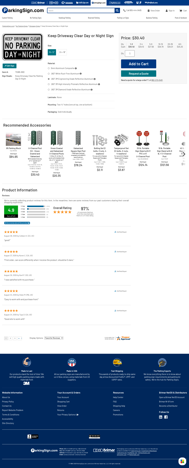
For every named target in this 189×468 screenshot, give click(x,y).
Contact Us (6, 406)
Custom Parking (7, 18)
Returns (60, 410)
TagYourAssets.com (144, 452)
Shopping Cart (63, 401)
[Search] (117, 10)
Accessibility (7, 419)
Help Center (118, 397)
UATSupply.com (121, 454)
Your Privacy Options (66, 414)
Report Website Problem (12, 410)
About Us (6, 397)
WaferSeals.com (134, 454)
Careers (116, 410)
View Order (62, 406)
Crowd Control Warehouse (149, 451)
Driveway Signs (34, 26)
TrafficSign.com (122, 452)
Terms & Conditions (10, 414)
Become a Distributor (168, 406)
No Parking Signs (22, 26)
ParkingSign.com (8, 26)
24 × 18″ (62, 52)
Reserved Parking (94, 18)
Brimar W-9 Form (166, 401)
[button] (182, 461)
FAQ (114, 401)
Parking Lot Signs (123, 18)
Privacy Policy (8, 401)
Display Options (36, 338)
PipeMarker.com (132, 452)
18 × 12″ (52, 52)
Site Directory (8, 423)
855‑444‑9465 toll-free (70, 449)
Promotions (118, 414)
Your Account (63, 397)
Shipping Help (119, 406)
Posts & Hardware (181, 18)
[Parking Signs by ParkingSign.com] (22, 13)
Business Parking (151, 18)
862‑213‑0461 (157, 80)
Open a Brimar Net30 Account (172, 397)
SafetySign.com (136, 451)
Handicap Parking (65, 18)
